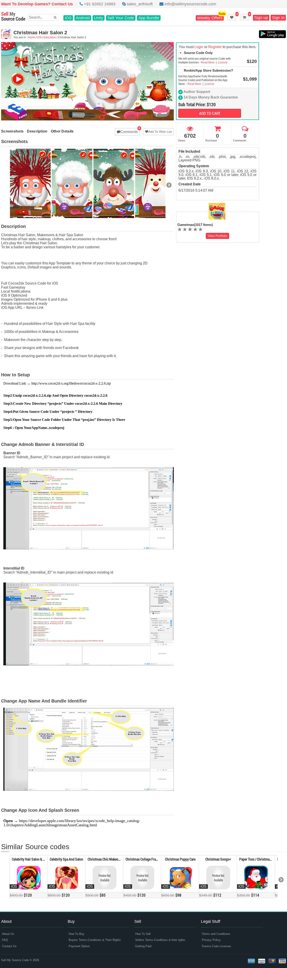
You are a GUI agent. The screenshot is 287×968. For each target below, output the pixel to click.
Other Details (62, 131)
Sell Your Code (120, 18)
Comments (129, 132)
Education (50, 37)
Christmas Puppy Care (180, 859)
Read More (208, 62)
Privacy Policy (211, 940)
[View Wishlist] (231, 17)
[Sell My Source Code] (13, 16)
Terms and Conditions (216, 934)
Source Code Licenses (216, 946)
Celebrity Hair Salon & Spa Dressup (36, 859)
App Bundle (148, 18)
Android (83, 18)
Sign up (261, 17)
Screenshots (12, 131)
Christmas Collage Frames (144, 859)
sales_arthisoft (139, 4)
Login (198, 47)
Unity (98, 18)
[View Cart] (244, 17)
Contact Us (9, 946)
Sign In (278, 17)
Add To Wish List (160, 131)
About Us (8, 934)
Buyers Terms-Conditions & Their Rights (95, 940)
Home (31, 37)
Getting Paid (143, 946)
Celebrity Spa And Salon (66, 859)
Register (215, 47)
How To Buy (76, 934)
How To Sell (143, 934)
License (222, 62)
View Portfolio (217, 236)
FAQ (5, 940)
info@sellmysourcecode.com (189, 4)
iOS (68, 18)
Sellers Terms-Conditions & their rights (160, 940)
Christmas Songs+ (218, 859)
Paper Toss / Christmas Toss (258, 859)
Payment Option (79, 946)
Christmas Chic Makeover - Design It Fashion (118, 859)
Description (37, 131)
